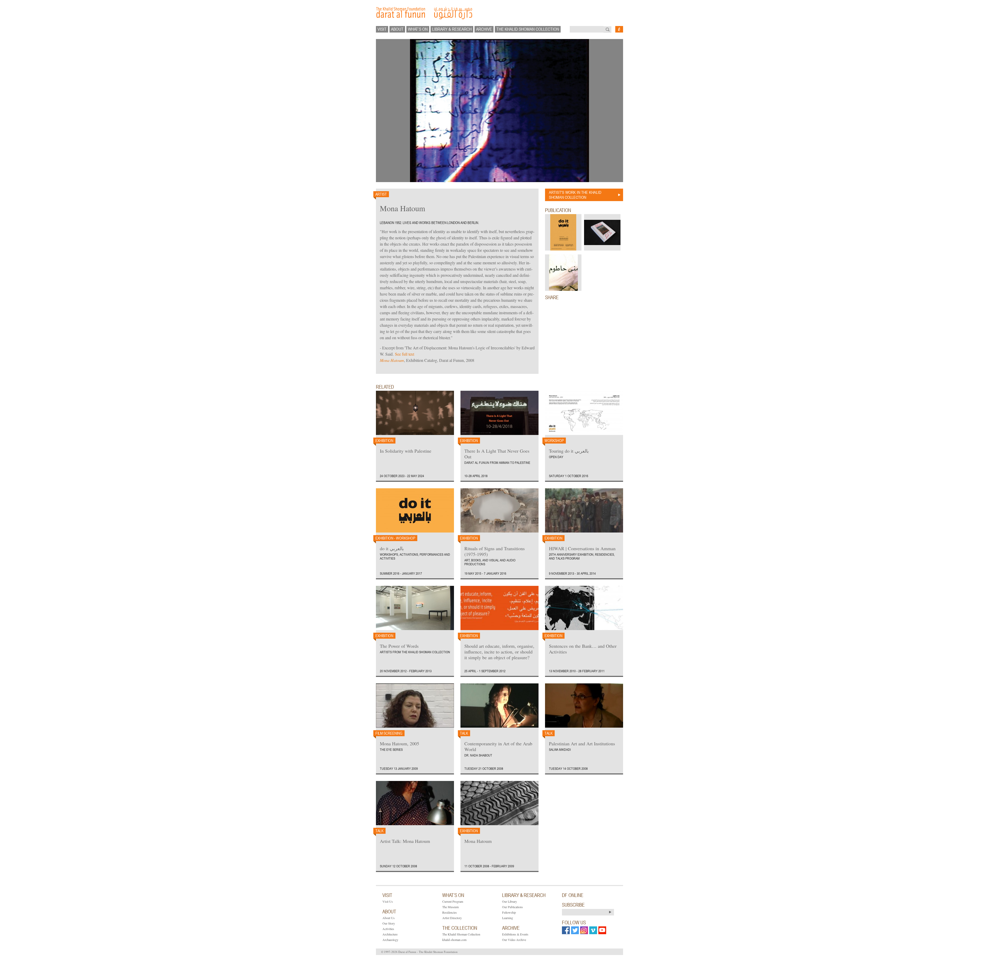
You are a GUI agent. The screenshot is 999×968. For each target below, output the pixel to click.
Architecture (390, 934)
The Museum (450, 907)
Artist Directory (452, 918)
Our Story (388, 923)
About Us (388, 918)
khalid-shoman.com (454, 940)
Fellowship (509, 912)
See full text (404, 354)
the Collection (459, 928)
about (397, 29)
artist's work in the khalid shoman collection (575, 195)
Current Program (452, 901)
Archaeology (390, 940)
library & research (452, 29)
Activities (388, 929)
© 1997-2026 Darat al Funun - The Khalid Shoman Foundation (419, 952)
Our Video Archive (514, 940)
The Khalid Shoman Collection (461, 934)
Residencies (449, 912)
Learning (507, 918)
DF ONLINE (572, 895)
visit (382, 29)
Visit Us (387, 901)
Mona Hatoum (392, 360)
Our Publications (512, 907)
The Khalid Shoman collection (527, 29)
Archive (484, 29)
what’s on (418, 29)
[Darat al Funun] (499, 13)
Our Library (509, 901)
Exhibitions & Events (515, 934)
